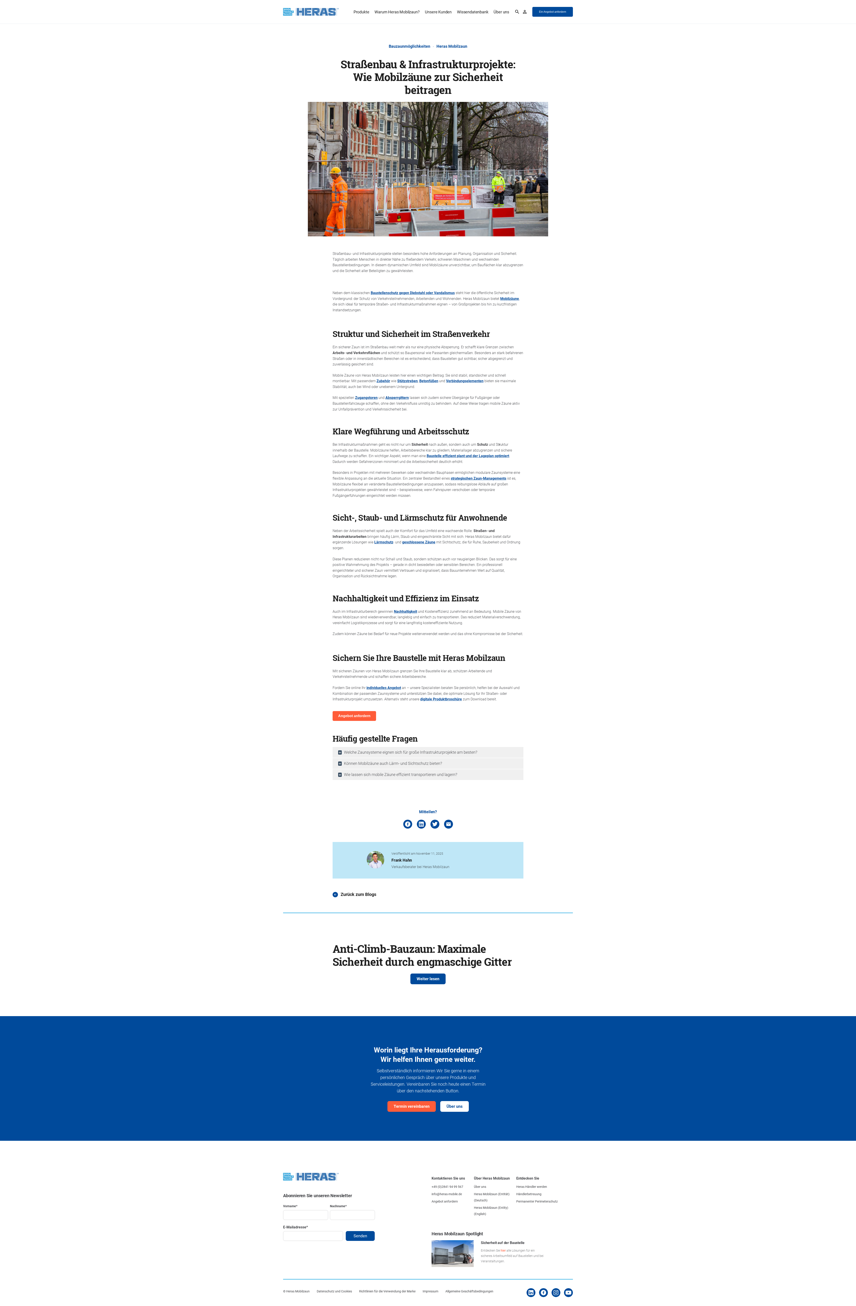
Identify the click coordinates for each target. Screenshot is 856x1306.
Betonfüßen (428, 380)
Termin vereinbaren (412, 1106)
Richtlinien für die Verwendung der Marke (387, 1291)
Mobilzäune (509, 298)
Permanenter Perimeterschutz (537, 1201)
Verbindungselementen (465, 380)
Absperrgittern (397, 397)
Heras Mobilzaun (451, 46)
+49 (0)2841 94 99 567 (447, 1186)
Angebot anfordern (445, 1201)
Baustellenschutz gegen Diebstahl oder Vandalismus (413, 292)
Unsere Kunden (438, 11)
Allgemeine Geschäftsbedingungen (469, 1291)
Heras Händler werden (531, 1186)
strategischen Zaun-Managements (478, 478)
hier (503, 1250)
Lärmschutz (383, 542)
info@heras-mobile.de (447, 1194)
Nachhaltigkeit (405, 611)
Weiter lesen (428, 978)
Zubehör (383, 380)
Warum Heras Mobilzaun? (397, 11)
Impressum (430, 1291)
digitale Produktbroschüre (441, 699)
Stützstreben (407, 380)
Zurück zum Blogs (358, 894)
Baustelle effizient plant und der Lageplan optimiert (468, 455)
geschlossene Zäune (418, 542)
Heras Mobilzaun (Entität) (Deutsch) (492, 1197)
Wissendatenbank (472, 11)
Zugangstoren (366, 397)
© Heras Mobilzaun (296, 1291)
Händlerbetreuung (528, 1194)
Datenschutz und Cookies (334, 1291)
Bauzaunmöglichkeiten (409, 46)
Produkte (361, 11)
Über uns (501, 11)
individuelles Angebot (383, 687)
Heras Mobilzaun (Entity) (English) (491, 1210)
